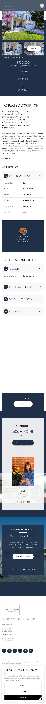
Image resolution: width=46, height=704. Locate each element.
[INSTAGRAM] (9, 651)
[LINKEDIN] (15, 651)
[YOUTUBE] (25, 651)
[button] (23, 556)
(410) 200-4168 (24, 239)
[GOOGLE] (31, 651)
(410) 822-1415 (29, 569)
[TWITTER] (20, 651)
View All (34, 48)
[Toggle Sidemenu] (42, 5)
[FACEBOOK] (4, 651)
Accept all (23, 697)
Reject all (23, 685)
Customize (23, 691)
